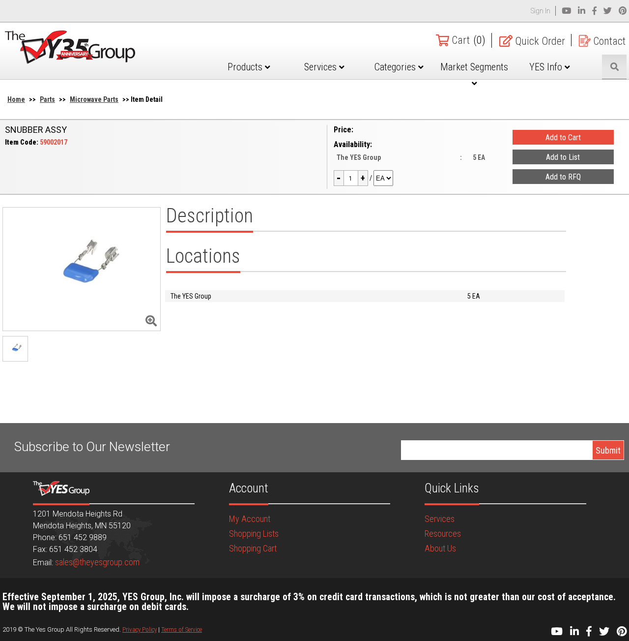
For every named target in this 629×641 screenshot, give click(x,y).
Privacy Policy (139, 629)
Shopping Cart (253, 548)
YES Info (547, 67)
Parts (47, 99)
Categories (396, 67)
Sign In (540, 10)
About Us (440, 548)
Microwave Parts (94, 99)
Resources (443, 533)
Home (16, 99)
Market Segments (474, 67)
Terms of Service (181, 629)
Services (321, 67)
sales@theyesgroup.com (97, 562)
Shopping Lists (254, 533)
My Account (249, 519)
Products (246, 67)
